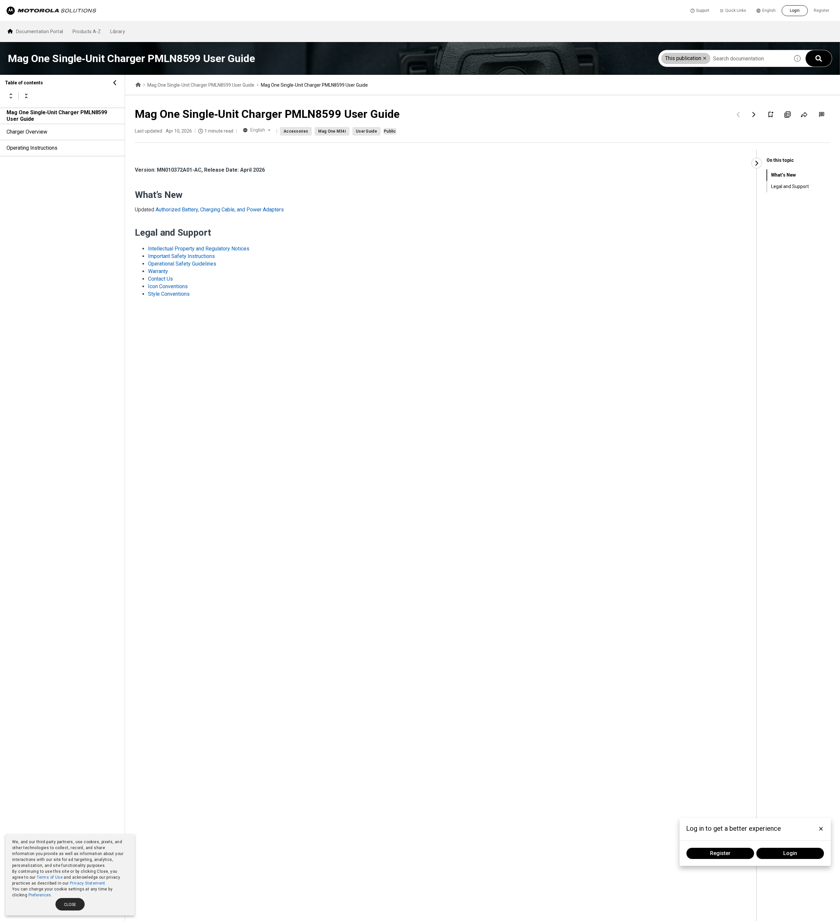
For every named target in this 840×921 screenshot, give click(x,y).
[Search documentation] (819, 58)
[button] (704, 58)
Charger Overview (27, 132)
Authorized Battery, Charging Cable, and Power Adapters (220, 209)
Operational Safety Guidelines (182, 264)
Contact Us (160, 279)
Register (821, 10)
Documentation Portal (39, 31)
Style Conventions (169, 294)
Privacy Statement (87, 883)
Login (795, 10)
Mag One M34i (332, 131)
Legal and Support (790, 186)
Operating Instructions (32, 148)
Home (138, 85)
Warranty (158, 271)
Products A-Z (87, 31)
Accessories (296, 131)
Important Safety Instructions (181, 256)
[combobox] (724, 58)
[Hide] (115, 83)
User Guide (366, 131)
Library (117, 31)
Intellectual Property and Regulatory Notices (198, 249)
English (769, 10)
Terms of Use (50, 877)
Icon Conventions (168, 286)
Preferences (40, 895)
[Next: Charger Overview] (754, 114)
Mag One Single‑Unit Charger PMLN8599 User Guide (57, 115)
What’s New (783, 175)
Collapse (26, 96)
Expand (11, 96)
